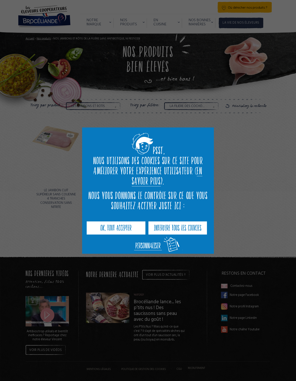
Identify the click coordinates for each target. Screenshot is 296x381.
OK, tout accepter (116, 228)
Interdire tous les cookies (178, 228)
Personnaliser (148, 246)
